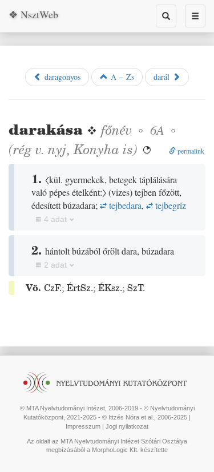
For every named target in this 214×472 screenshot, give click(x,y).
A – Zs (121, 76)
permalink (190, 150)
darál (163, 76)
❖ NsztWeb (33, 14)
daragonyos (61, 76)
